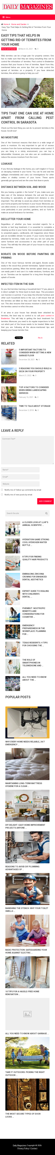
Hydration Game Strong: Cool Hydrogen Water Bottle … (36, 542)
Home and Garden (9, 49)
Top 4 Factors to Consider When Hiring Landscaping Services (34, 390)
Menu (8, 17)
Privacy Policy (23, 1148)
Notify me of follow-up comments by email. (23, 490)
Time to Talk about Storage (34, 406)
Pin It (40, 338)
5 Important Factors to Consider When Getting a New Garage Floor (35, 352)
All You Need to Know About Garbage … (27, 1033)
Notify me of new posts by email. (18, 495)
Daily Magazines (19, 1145)
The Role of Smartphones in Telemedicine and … (32, 663)
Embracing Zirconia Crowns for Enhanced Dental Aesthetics (34, 577)
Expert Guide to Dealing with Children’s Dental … (35, 594)
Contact (34, 1148)
